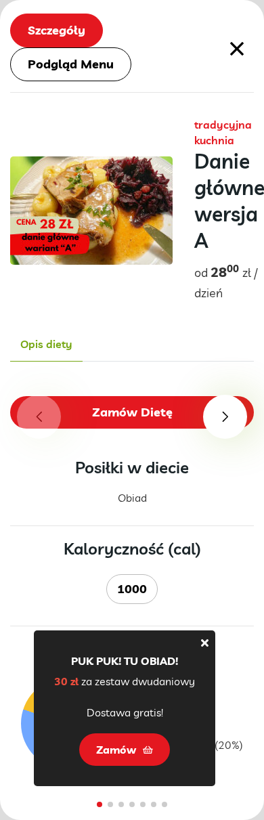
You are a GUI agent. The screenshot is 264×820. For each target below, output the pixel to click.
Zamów (116, 749)
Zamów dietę (132, 412)
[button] (225, 417)
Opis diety (46, 344)
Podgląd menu (71, 64)
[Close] (204, 642)
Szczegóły (56, 30)
